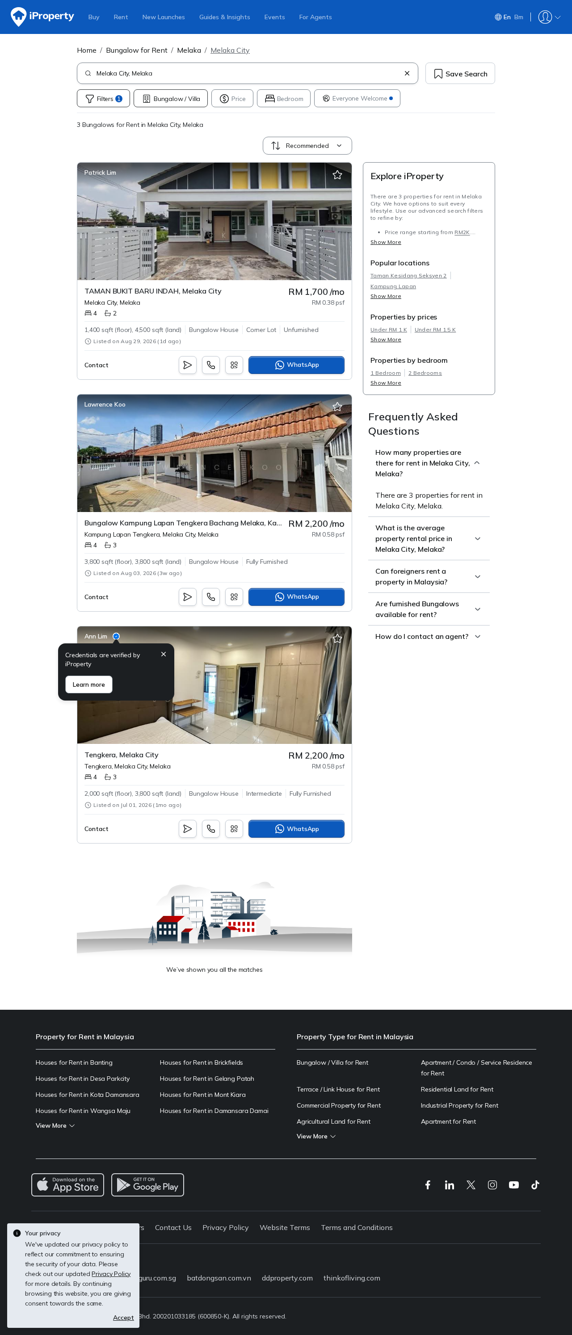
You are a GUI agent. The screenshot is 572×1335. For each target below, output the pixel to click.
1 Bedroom (385, 372)
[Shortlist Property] (337, 175)
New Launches (164, 17)
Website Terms (285, 1227)
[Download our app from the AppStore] (67, 1184)
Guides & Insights (224, 17)
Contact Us (173, 1227)
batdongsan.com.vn (219, 1277)
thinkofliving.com (352, 1277)
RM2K (462, 232)
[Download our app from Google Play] (147, 1184)
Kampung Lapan (393, 286)
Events (275, 17)
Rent (121, 17)
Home (87, 50)
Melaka (189, 50)
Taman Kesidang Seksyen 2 (408, 275)
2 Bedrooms (425, 372)
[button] (163, 655)
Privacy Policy (225, 1227)
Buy (94, 17)
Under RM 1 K (388, 329)
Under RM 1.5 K (435, 329)
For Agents (315, 17)
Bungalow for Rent (137, 50)
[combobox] (248, 73)
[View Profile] (100, 172)
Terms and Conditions (357, 1227)
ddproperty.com (287, 1277)
